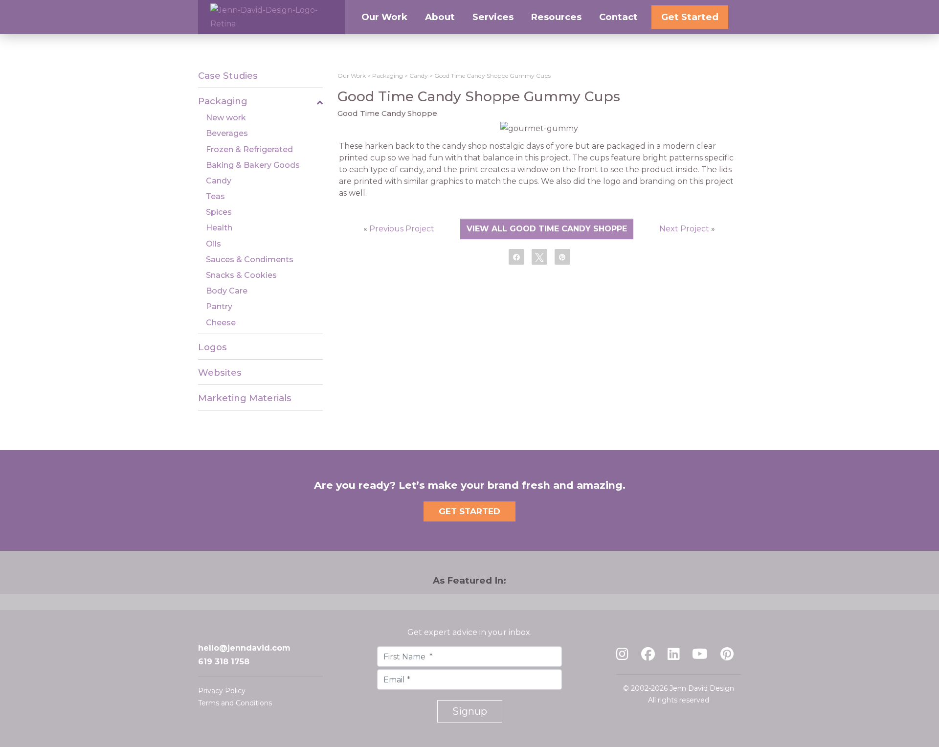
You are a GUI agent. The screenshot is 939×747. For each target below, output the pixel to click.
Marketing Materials (244, 398)
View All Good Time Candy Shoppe (547, 228)
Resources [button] (556, 17)
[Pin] (562, 256)
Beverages (227, 133)
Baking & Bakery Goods (253, 165)
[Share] (516, 256)
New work (226, 117)
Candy (218, 180)
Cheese (221, 322)
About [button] (440, 17)
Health (219, 227)
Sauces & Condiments (249, 259)
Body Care (226, 290)
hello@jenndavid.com (244, 648)
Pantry (219, 306)
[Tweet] (539, 256)
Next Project (684, 228)
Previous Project (401, 228)
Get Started (689, 17)
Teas (215, 196)
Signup (469, 711)
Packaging (222, 101)
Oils (213, 244)
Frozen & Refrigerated (249, 149)
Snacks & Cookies (241, 275)
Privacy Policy (222, 690)
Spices (219, 212)
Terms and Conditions (235, 703)
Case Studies (228, 75)
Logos (212, 347)
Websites (220, 372)
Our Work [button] (384, 17)
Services (493, 17)
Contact (618, 17)
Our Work (351, 75)
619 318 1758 (223, 661)
